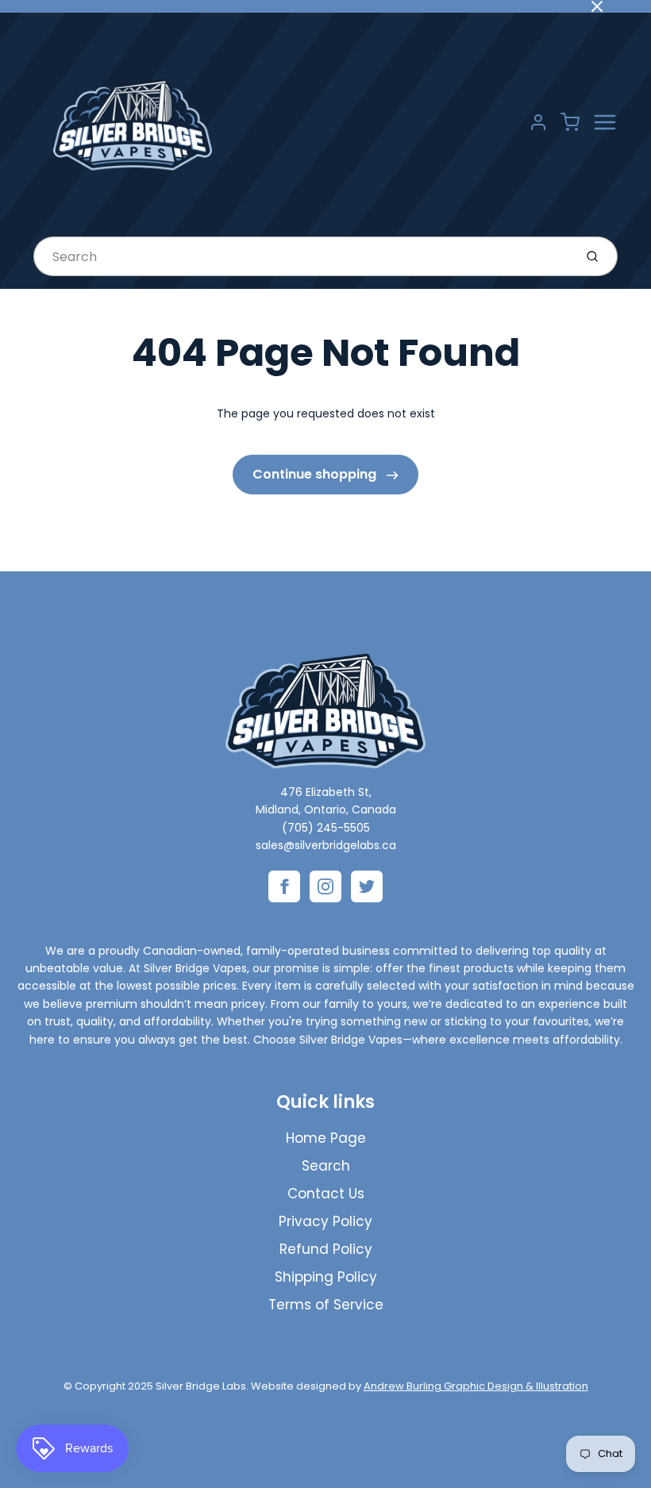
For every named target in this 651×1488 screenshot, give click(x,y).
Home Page (326, 1138)
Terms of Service (325, 1304)
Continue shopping (315, 474)
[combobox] (302, 256)
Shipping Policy (326, 1276)
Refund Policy (325, 1249)
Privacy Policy (325, 1221)
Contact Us (325, 1193)
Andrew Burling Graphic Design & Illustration (476, 1386)
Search (326, 1165)
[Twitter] (367, 886)
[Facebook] (284, 886)
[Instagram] (325, 886)
